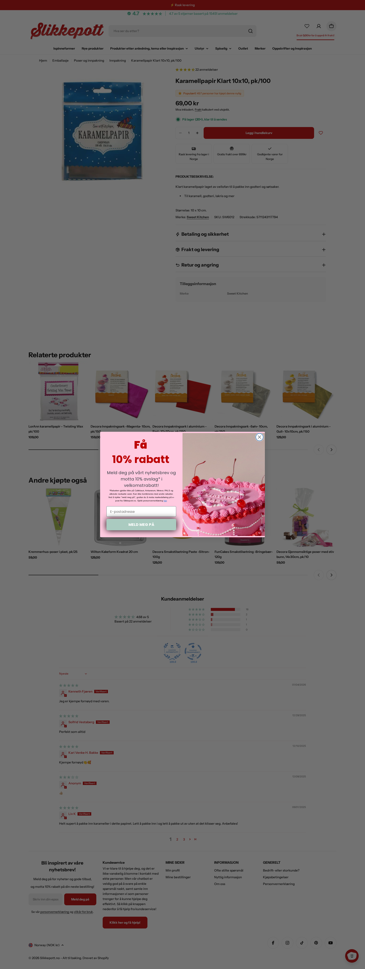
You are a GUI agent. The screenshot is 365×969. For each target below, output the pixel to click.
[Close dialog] (259, 437)
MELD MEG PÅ (141, 524)
